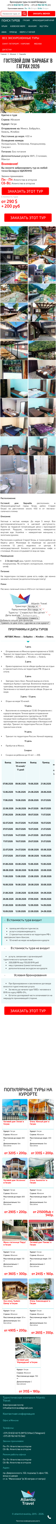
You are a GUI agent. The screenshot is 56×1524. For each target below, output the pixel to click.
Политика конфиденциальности (28, 1521)
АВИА (3, 32)
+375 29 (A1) (41, 5)
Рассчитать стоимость (28, 618)
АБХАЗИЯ (32, 26)
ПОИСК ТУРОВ (10, 20)
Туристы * (14, 612)
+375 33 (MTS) (18, 5)
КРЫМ (4, 26)
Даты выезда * (13, 615)
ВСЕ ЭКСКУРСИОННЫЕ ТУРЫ (20, 38)
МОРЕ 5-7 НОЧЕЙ (27, 32)
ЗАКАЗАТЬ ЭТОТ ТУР (25, 191)
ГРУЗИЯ (26, 20)
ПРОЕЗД (13, 32)
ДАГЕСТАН (7, 49)
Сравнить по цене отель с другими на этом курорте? (25, 623)
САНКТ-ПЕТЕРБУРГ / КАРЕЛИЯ (16, 43)
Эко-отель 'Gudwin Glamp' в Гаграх (11, 1302)
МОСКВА (38, 43)
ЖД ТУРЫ (44, 26)
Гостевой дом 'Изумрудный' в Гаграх (27, 1361)
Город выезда (19, 609)
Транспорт (21, 606)
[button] (49, 1517)
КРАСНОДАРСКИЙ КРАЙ (43, 20)
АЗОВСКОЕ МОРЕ (17, 26)
